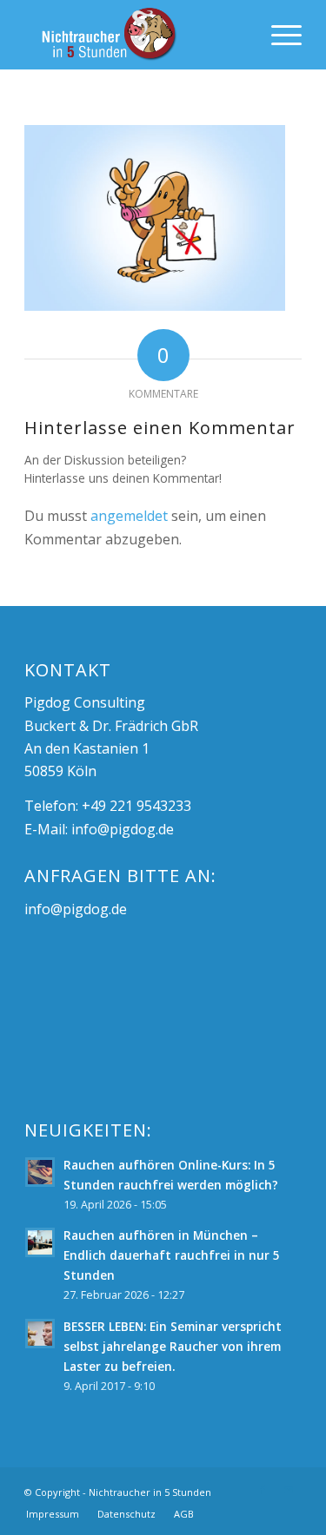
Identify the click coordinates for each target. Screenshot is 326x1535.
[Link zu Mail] (289, 1490)
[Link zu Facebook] (262, 1490)
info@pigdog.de (122, 829)
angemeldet (129, 515)
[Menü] (278, 34)
